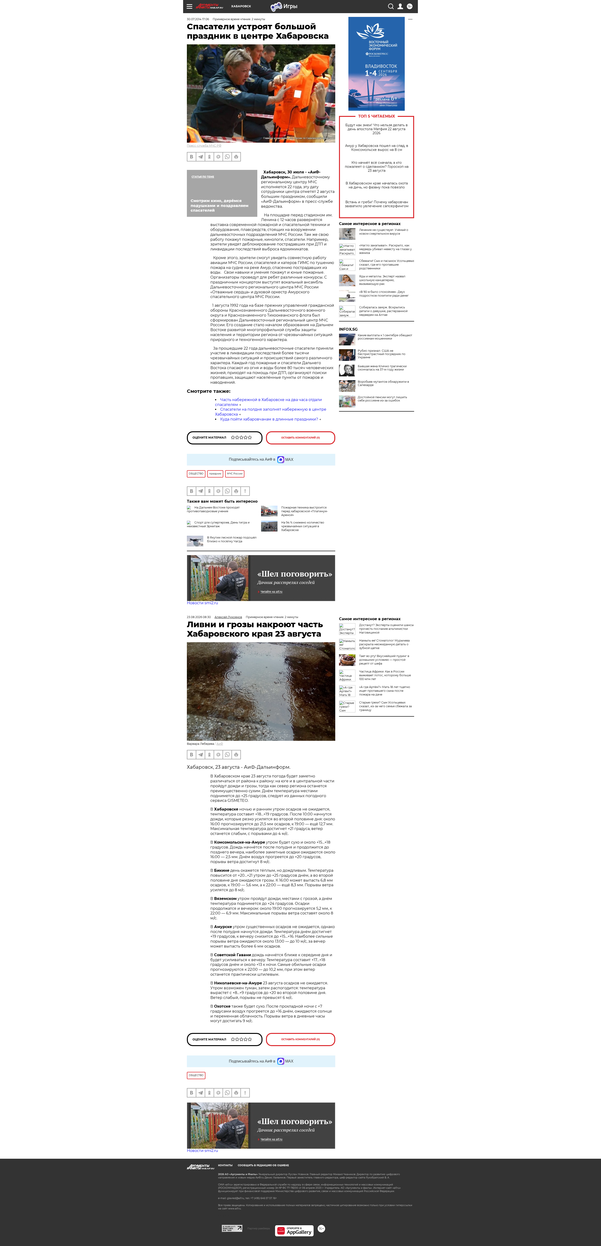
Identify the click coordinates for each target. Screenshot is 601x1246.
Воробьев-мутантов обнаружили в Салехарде (383, 383)
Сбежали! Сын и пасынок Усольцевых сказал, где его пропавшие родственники (386, 264)
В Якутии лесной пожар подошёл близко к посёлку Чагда (232, 539)
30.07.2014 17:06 (198, 19)
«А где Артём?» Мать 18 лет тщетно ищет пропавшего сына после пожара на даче (384, 690)
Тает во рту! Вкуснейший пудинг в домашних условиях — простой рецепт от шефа (384, 659)
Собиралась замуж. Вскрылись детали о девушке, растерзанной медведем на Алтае (383, 311)
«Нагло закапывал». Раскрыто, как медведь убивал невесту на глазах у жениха (385, 249)
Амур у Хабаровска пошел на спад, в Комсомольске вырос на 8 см (376, 148)
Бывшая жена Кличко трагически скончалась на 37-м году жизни (382, 368)
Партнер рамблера (258, 1228)
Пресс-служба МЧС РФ (204, 145)
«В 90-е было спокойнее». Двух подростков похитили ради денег (384, 293)
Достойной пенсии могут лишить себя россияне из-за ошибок (382, 399)
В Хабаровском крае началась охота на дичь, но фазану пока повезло (377, 185)
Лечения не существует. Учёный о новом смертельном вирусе (383, 231)
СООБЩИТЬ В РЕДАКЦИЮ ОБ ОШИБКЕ (263, 1165)
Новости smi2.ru (202, 603)
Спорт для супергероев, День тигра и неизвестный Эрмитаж (218, 524)
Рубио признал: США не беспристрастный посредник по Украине (381, 354)
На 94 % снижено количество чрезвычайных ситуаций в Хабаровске (302, 526)
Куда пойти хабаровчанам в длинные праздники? (269, 419)
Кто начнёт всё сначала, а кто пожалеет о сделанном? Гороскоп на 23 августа (376, 167)
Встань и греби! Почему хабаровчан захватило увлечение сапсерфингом (376, 204)
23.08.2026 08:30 (199, 617)
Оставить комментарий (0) (300, 437)
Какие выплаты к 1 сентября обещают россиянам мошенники (385, 337)
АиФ (219, 743)
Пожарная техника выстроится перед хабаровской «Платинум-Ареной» (304, 511)
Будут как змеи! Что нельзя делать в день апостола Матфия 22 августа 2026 (376, 129)
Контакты (225, 1165)
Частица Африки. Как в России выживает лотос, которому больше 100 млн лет (385, 675)
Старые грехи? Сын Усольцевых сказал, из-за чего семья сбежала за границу (385, 706)
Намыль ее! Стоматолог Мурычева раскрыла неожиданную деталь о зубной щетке (384, 644)
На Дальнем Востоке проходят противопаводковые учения (213, 509)
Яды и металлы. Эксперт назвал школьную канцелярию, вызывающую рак (382, 280)
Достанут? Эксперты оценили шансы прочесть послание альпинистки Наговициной (386, 628)
